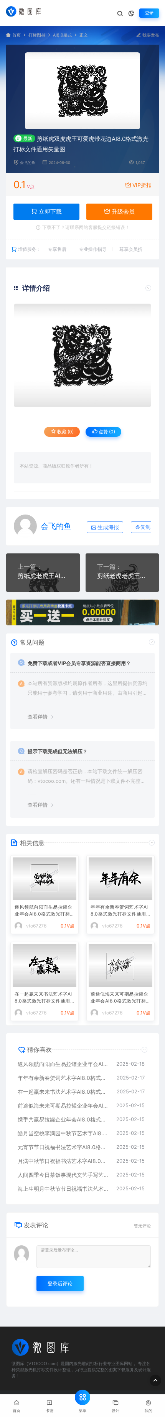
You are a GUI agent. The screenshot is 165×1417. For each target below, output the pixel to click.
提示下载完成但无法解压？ (57, 751)
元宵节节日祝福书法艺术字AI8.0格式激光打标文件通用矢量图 (63, 1147)
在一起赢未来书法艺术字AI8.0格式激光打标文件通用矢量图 (43, 998)
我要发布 (150, 35)
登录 (149, 12)
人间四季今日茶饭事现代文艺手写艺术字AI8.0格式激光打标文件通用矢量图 (63, 1174)
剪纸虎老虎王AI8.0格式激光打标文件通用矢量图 (43, 576)
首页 (16, 35)
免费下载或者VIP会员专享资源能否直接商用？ (79, 663)
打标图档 (36, 35)
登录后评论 (60, 1283)
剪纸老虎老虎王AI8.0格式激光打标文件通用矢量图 (122, 576)
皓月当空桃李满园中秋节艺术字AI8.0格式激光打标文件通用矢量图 (63, 1133)
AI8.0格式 (62, 35)
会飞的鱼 (27, 162)
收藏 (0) (65, 431)
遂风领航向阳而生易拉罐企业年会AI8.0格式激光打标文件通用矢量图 (43, 911)
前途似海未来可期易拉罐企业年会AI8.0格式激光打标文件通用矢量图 (119, 998)
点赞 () (106, 431)
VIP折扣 (142, 185)
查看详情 (38, 717)
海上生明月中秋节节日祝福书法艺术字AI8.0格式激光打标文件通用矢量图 (63, 1188)
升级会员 (122, 211)
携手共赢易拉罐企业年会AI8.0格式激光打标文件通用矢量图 (63, 1119)
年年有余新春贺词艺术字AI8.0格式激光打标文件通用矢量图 (119, 911)
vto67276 (36, 926)
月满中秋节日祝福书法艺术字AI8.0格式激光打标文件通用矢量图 (63, 1161)
